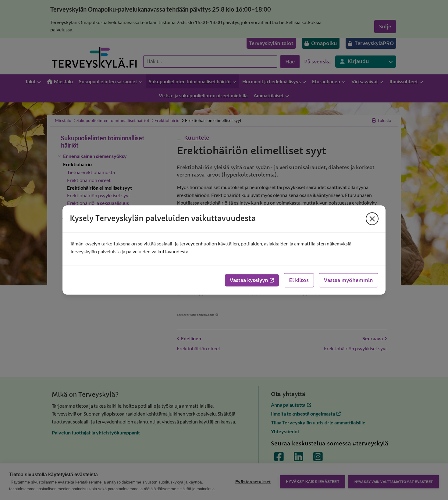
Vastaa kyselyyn (249, 280)
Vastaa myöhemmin (348, 280)
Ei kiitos (299, 280)
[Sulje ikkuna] (372, 218)
